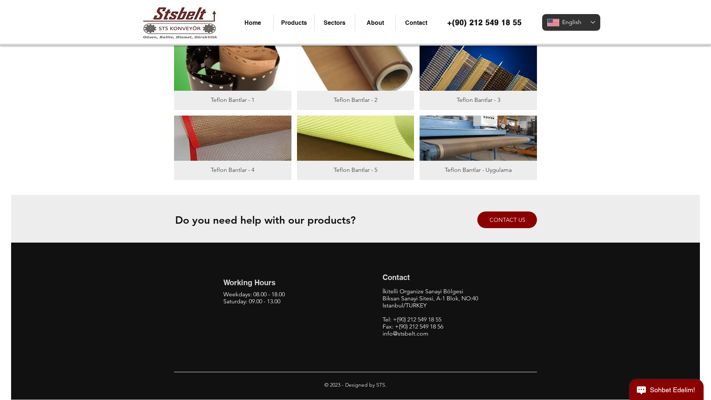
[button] (293, 22)
